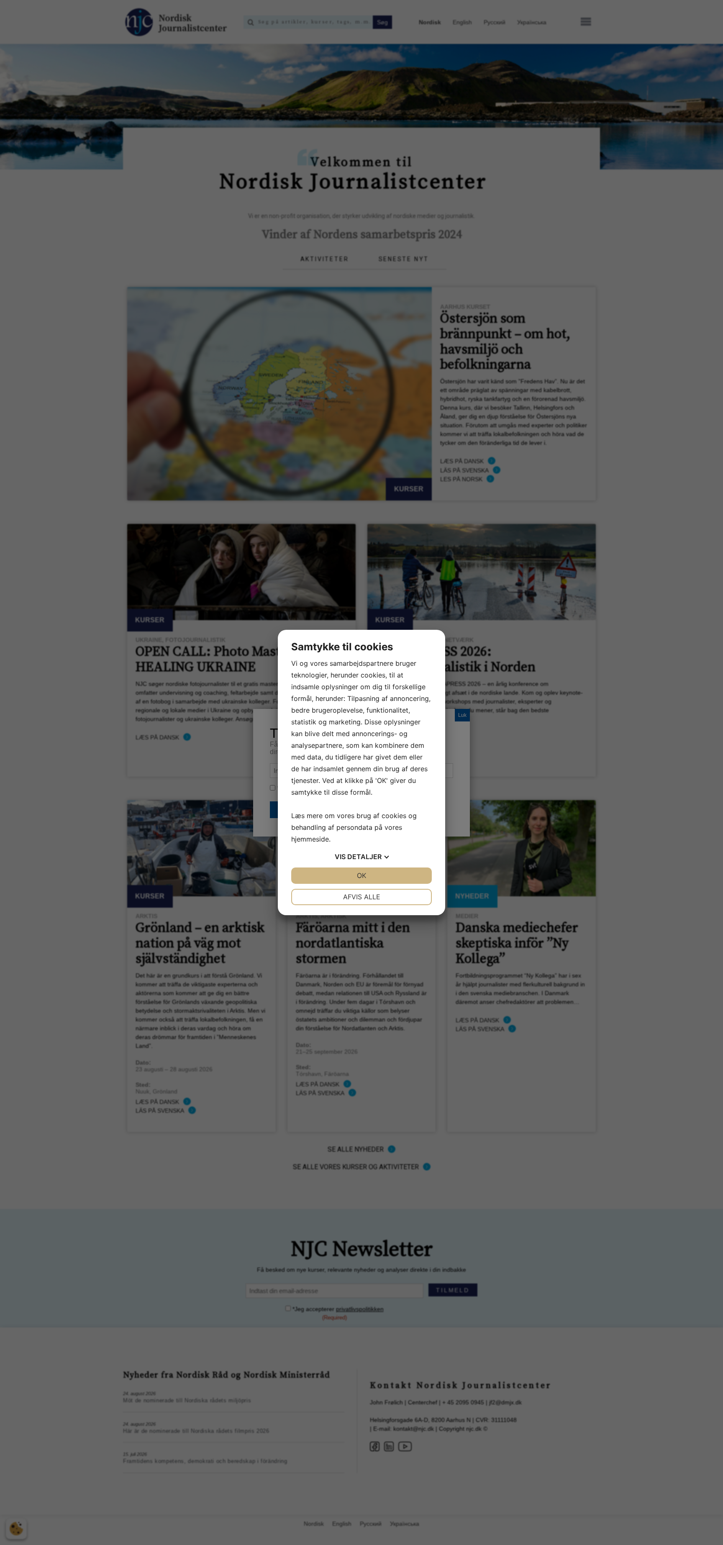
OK (361, 875)
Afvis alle (361, 897)
